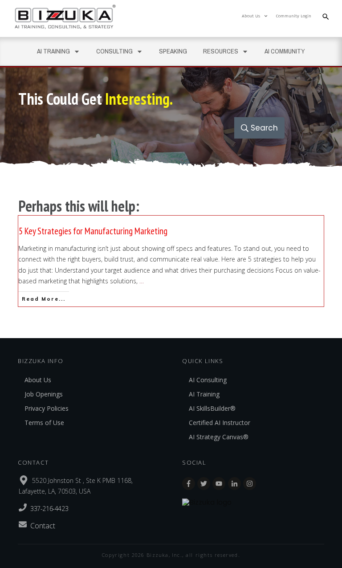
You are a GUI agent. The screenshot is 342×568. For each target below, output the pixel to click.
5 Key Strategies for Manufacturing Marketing (171, 261)
